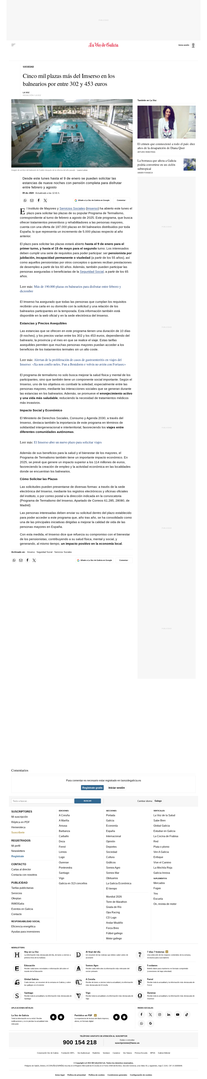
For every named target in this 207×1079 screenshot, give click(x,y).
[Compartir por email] (32, 200)
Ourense (64, 862)
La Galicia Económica (118, 883)
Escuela (158, 898)
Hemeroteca (18, 827)
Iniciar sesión (117, 787)
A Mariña (64, 820)
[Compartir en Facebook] (38, 200)
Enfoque (158, 857)
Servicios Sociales (72, 208)
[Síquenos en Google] (150, 1023)
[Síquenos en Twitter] (150, 1014)
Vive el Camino (162, 862)
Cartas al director (21, 869)
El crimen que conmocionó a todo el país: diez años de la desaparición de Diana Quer (166, 146)
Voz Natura (127, 1053)
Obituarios (112, 878)
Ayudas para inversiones (25, 931)
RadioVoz (96, 1053)
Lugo (62, 857)
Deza (62, 841)
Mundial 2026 (114, 896)
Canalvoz (116, 1053)
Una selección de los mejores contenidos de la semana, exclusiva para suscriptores (169, 955)
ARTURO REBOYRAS (146, 152)
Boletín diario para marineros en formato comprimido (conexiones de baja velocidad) (167, 968)
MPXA (152, 1053)
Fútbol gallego (114, 933)
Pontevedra (65, 867)
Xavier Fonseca (145, 173)
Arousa (63, 825)
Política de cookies (97, 1075)
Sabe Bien (159, 820)
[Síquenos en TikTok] (187, 1014)
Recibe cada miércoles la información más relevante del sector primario (107, 968)
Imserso (92, 208)
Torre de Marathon (116, 901)
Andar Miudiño (114, 922)
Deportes (111, 846)
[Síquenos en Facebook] (141, 1014)
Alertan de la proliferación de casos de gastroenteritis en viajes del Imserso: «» (73, 361)
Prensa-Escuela (141, 1053)
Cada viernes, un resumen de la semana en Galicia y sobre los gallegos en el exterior (47, 982)
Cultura (110, 857)
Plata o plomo (161, 846)
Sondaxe (106, 1053)
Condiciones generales (117, 1075)
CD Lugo (111, 917)
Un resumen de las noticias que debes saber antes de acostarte (107, 955)
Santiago (64, 872)
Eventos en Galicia (22, 908)
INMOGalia (17, 903)
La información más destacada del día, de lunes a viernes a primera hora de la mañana (47, 955)
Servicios (16, 893)
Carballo (64, 836)
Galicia (110, 820)
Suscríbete (18, 832)
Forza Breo (112, 928)
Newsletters (18, 851)
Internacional (113, 836)
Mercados (159, 883)
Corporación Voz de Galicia (47, 1053)
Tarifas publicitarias (22, 888)
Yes (155, 893)
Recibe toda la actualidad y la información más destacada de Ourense (171, 996)
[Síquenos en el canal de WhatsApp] (141, 1023)
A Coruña (64, 815)
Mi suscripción (19, 816)
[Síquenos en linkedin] (169, 1014)
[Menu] (13, 45)
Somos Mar (112, 872)
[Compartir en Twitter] (45, 200)
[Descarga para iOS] (53, 1017)
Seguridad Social (92, 271)
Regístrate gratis (92, 787)
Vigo (61, 878)
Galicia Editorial (164, 1053)
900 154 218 (80, 1042)
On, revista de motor (164, 904)
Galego (158, 801)
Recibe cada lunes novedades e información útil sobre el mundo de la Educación (46, 968)
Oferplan (16, 898)
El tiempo (111, 888)
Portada (110, 815)
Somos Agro (113, 867)
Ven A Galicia (161, 851)
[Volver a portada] (104, 45)
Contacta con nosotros (24, 874)
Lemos (63, 851)
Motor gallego (114, 938)
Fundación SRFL (68, 1053)
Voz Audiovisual (83, 1053)
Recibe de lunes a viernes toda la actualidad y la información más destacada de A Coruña (109, 982)
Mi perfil (15, 845)
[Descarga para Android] (61, 1017)
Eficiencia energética (23, 926)
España (110, 831)
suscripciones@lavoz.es (127, 1043)
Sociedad (111, 851)
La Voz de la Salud (164, 815)
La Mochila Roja (162, 867)
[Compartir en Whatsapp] (25, 200)
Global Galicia (161, 825)
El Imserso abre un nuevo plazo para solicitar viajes (68, 442)
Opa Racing (113, 912)
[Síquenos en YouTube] (178, 1014)
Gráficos (111, 862)
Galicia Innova (161, 872)
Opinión (110, 841)
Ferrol (62, 846)
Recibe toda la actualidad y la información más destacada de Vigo (109, 996)
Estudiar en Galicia (164, 831)
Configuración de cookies (141, 1075)
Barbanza (64, 831)
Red (155, 841)
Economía (112, 825)
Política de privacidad (76, 1075)
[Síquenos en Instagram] (159, 1014)
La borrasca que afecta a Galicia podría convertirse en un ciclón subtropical (156, 164)
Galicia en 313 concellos (73, 883)
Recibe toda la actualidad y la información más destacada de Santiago (48, 996)
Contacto (16, 914)
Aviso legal (60, 1075)
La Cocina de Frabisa (165, 836)
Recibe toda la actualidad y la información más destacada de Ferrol (171, 982)
